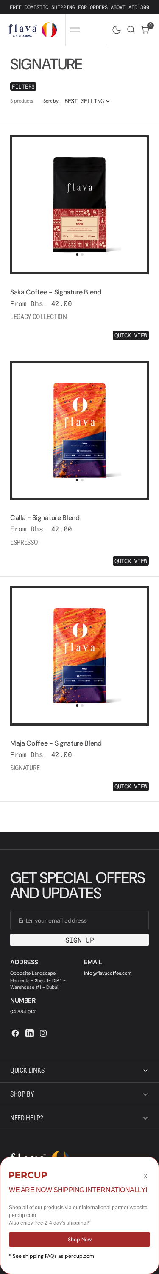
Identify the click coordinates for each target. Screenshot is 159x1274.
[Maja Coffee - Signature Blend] (79, 761)
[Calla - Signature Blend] (79, 536)
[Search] (131, 29)
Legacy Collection (38, 317)
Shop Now (80, 1239)
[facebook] (15, 1033)
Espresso (24, 542)
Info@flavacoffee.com (108, 973)
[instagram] (43, 1033)
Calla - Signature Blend (45, 517)
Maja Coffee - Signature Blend (56, 743)
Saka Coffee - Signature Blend (55, 292)
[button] (74, 30)
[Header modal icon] (75, 30)
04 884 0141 (23, 1011)
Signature (25, 768)
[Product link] (79, 205)
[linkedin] (30, 1033)
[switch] (115, 28)
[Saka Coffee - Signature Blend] (79, 310)
